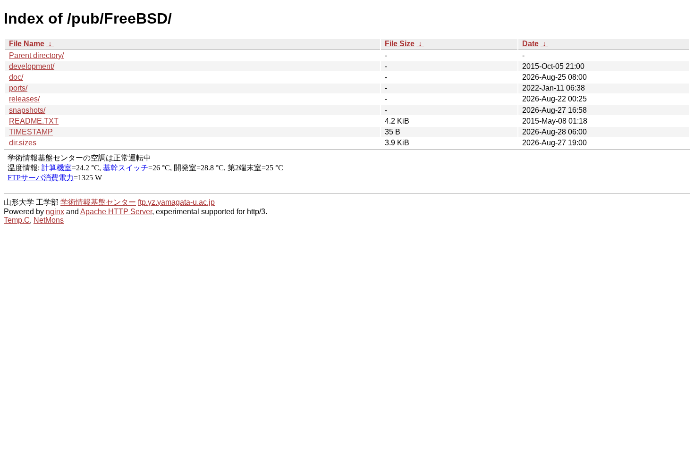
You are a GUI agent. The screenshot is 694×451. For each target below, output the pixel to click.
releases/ (24, 99)
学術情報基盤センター (98, 202)
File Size (400, 44)
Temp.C (17, 220)
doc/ (16, 77)
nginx (55, 212)
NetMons (49, 220)
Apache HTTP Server (116, 212)
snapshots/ (27, 110)
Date (530, 44)
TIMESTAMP (31, 132)
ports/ (18, 88)
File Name (26, 44)
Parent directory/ (36, 55)
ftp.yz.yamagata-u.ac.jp (176, 202)
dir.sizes (22, 143)
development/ (31, 66)
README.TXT (34, 121)
